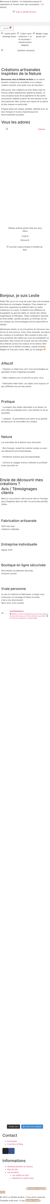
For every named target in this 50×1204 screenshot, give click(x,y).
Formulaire (12, 1141)
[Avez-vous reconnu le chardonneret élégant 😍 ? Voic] (6, 1065)
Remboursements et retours (20, 1166)
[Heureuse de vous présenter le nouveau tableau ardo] (6, 949)
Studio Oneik (32, 1200)
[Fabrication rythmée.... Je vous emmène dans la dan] (31, 1041)
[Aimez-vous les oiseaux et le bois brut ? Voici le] (43, 769)
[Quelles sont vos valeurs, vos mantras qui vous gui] (19, 1067)
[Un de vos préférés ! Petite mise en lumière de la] (6, 835)
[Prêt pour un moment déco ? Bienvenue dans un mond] (43, 940)
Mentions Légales (36, 1188)
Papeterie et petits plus (22, 1178)
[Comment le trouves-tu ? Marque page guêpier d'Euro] (43, 1040)
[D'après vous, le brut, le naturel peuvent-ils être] (19, 773)
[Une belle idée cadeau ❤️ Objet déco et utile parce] (31, 648)
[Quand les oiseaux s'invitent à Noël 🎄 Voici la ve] (43, 841)
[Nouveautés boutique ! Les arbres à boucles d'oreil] (31, 853)
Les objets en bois (20, 1175)
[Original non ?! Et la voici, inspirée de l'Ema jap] (6, 678)
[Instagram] (5, 1151)
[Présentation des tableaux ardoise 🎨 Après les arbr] (19, 665)
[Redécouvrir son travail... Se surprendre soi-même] (43, 657)
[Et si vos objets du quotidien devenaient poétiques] (31, 762)
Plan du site (12, 1169)
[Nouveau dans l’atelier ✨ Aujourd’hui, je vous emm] (31, 947)
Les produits (13, 1172)
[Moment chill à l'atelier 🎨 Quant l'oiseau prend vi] (19, 837)
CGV (2, 1192)
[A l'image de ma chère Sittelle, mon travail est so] (6, 759)
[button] (25, 24)
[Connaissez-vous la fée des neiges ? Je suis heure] (19, 954)
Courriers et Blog (15, 1144)
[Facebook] (11, 1151)
